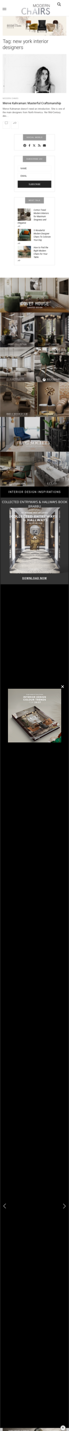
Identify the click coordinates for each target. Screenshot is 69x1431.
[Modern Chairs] (34, 9)
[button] (64, 1206)
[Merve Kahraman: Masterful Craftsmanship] (34, 78)
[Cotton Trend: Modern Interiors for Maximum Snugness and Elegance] (26, 214)
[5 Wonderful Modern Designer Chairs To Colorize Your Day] (26, 234)
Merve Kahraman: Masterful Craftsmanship (32, 103)
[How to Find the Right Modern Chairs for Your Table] (26, 251)
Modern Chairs (10, 98)
